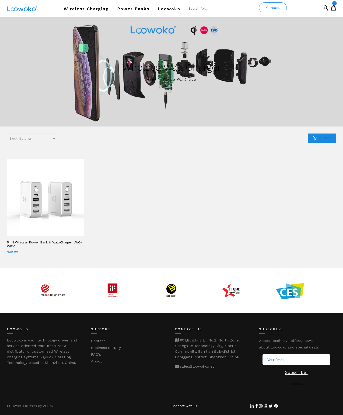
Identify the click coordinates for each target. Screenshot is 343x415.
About (96, 361)
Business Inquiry (106, 347)
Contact (273, 8)
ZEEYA (48, 406)
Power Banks (133, 8)
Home (151, 79)
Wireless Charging (86, 8)
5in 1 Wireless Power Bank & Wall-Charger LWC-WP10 (44, 244)
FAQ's (96, 354)
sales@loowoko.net (196, 366)
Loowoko (169, 8)
